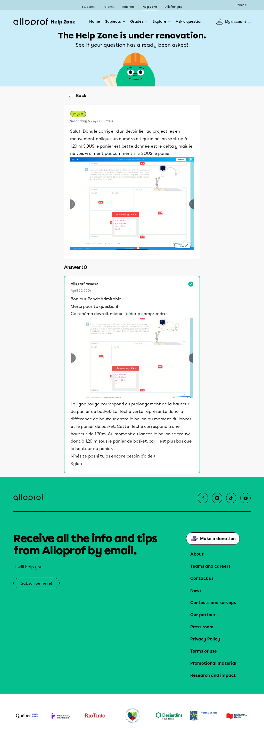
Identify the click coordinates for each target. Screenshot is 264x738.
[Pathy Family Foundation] (61, 716)
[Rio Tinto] (95, 715)
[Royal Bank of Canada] (203, 715)
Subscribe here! (36, 583)
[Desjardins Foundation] (169, 716)
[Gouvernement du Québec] (26, 716)
